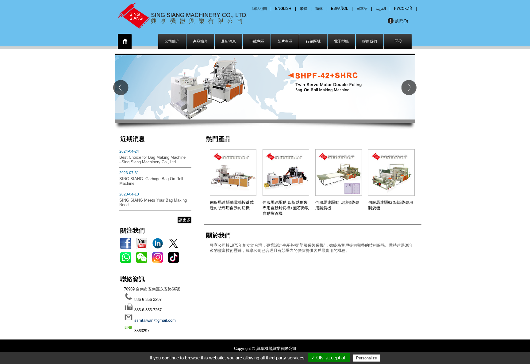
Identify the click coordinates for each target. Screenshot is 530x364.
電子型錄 (341, 41)
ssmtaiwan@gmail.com (155, 320)
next (409, 87)
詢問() (401, 21)
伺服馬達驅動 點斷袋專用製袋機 (390, 205)
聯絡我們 (369, 41)
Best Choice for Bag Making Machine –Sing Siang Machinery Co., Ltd (152, 159)
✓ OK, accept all (329, 357)
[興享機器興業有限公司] (191, 13)
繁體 (303, 8)
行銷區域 (313, 41)
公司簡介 (172, 41)
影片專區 (285, 41)
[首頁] (125, 42)
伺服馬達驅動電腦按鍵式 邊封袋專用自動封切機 (232, 205)
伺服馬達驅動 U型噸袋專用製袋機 (337, 205)
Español (339, 8)
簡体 (319, 8)
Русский (403, 8)
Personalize (366, 358)
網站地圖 (259, 8)
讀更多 (184, 220)
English (283, 8)
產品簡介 (200, 41)
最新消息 (228, 41)
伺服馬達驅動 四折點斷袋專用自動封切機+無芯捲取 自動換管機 (286, 208)
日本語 (361, 8)
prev (121, 87)
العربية (381, 8)
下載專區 (256, 41)
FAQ (397, 41)
